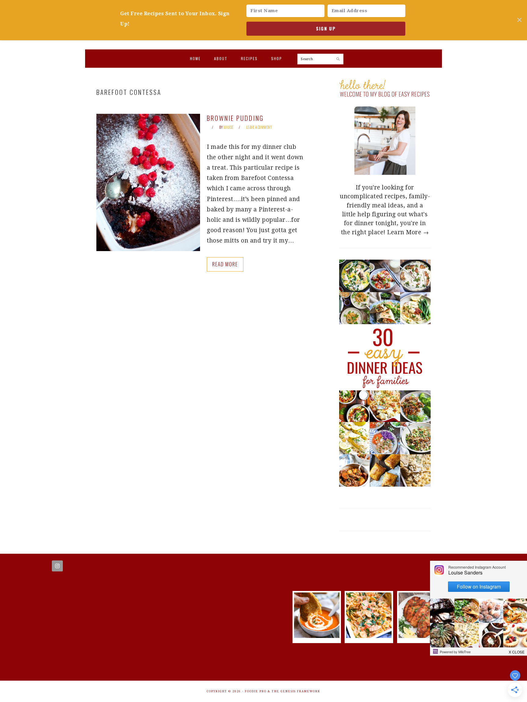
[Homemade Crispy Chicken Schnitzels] (421, 635)
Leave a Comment (259, 127)
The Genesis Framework (296, 691)
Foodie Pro (256, 691)
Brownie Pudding (235, 118)
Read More (225, 264)
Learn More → (408, 232)
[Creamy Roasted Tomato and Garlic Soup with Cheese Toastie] (316, 635)
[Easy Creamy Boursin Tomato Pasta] (369, 635)
